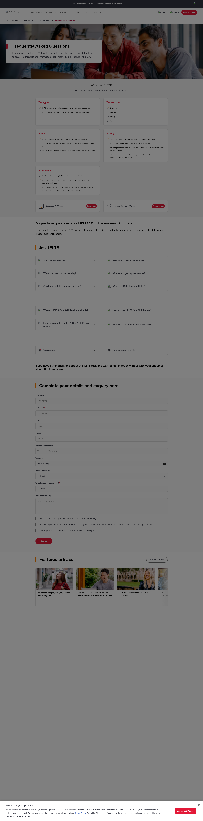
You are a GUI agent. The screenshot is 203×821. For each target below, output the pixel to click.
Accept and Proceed (185, 811)
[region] (101, 811)
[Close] (199, 805)
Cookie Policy (80, 813)
